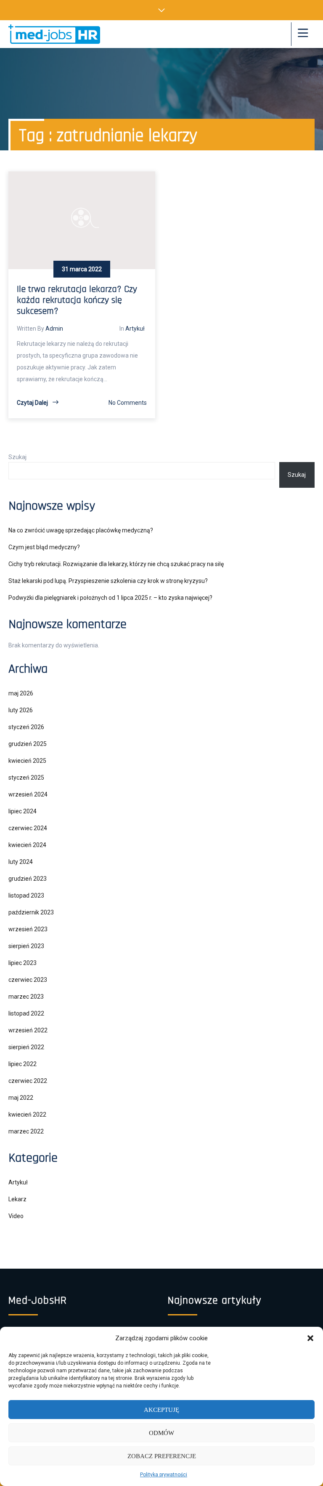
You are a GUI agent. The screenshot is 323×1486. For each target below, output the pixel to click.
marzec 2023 (26, 996)
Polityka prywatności (163, 1475)
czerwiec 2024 (27, 828)
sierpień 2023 (26, 946)
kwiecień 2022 (27, 1114)
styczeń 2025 (26, 777)
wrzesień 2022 (28, 1030)
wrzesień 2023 (28, 929)
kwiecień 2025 (27, 760)
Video (16, 1216)
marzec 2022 (26, 1131)
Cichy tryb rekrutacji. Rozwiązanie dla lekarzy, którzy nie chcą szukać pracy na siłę (116, 564)
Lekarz (17, 1199)
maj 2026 (20, 693)
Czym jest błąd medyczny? (44, 547)
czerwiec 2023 (27, 979)
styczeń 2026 (26, 727)
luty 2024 (20, 861)
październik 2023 (31, 912)
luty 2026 (20, 710)
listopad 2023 (26, 895)
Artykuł (135, 328)
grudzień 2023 (27, 878)
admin (54, 328)
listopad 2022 (26, 1013)
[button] (310, 1338)
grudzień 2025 (27, 743)
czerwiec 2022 (27, 1080)
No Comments (128, 402)
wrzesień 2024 (28, 794)
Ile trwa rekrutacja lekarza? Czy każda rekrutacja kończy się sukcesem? (77, 300)
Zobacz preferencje (161, 1456)
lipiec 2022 (22, 1064)
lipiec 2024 (22, 811)
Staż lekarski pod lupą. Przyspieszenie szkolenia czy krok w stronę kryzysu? (108, 580)
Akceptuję (161, 1409)
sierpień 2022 (26, 1047)
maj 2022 (20, 1097)
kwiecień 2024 (27, 845)
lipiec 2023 (22, 962)
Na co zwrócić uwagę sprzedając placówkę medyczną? (80, 530)
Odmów (161, 1433)
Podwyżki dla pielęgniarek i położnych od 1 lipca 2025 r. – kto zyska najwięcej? (110, 597)
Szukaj (17, 457)
